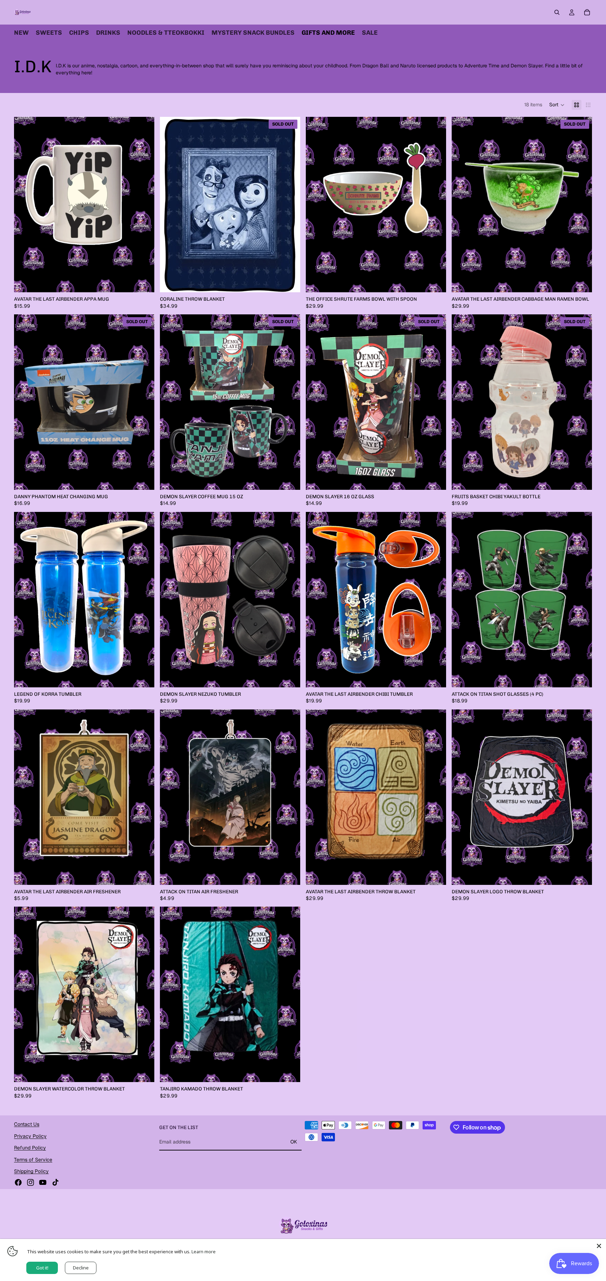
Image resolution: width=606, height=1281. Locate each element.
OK (293, 1142)
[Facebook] (18, 1182)
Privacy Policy (30, 1136)
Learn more (203, 1251)
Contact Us (26, 1124)
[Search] (557, 12)
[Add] (143, 281)
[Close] (598, 1245)
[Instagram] (30, 1182)
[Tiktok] (55, 1182)
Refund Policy (30, 1148)
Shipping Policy (31, 1171)
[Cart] (587, 12)
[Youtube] (43, 1182)
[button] (557, 105)
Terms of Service (33, 1159)
